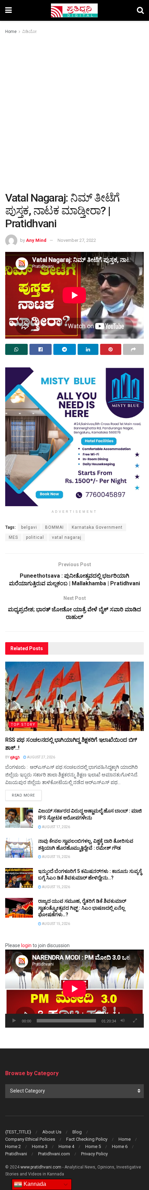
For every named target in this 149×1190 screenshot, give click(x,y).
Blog (77, 1131)
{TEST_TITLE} (18, 1131)
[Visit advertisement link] (74, 436)
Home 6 (120, 1146)
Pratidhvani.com (54, 1153)
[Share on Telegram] (64, 349)
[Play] (14, 1020)
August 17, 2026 (55, 827)
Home (11, 31)
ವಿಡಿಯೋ (29, 31)
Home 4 (66, 1146)
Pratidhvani (16, 1153)
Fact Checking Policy (86, 1139)
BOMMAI (54, 527)
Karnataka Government (97, 527)
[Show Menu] (8, 10)
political (35, 537)
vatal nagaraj (66, 537)
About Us (51, 1131)
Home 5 (93, 1146)
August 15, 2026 (55, 857)
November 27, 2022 (77, 240)
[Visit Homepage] (74, 10)
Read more (27, 795)
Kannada (34, 1184)
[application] (74, 989)
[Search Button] (140, 10)
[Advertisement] (74, 113)
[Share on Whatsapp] (16, 349)
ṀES (13, 537)
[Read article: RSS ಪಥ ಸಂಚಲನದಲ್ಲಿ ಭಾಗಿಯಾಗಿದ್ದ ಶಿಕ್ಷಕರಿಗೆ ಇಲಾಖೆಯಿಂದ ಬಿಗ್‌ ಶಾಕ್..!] (74, 696)
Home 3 (39, 1146)
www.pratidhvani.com (40, 1167)
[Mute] (122, 1020)
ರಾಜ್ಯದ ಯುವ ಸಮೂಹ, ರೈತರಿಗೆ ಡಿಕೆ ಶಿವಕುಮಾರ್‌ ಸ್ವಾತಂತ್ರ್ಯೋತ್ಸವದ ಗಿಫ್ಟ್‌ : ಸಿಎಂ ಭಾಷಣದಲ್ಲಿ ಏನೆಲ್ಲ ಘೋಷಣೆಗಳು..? (82, 907)
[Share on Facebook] (40, 349)
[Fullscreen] (134, 1020)
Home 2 (13, 1146)
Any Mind (36, 240)
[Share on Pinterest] (110, 349)
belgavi (29, 527)
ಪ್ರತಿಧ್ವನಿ (15, 757)
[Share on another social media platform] (133, 349)
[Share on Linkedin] (88, 349)
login (26, 945)
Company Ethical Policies (30, 1139)
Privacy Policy (94, 1153)
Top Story (23, 724)
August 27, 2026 (40, 757)
